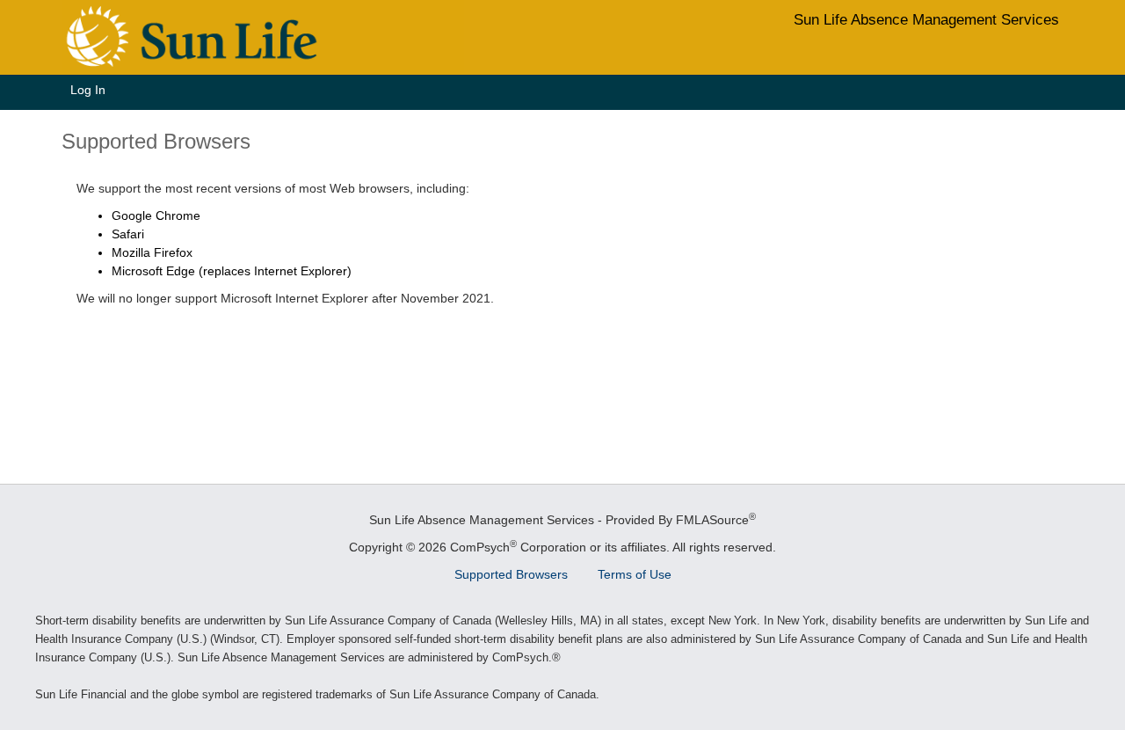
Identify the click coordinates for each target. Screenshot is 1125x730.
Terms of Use (634, 574)
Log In (87, 90)
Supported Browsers (511, 574)
